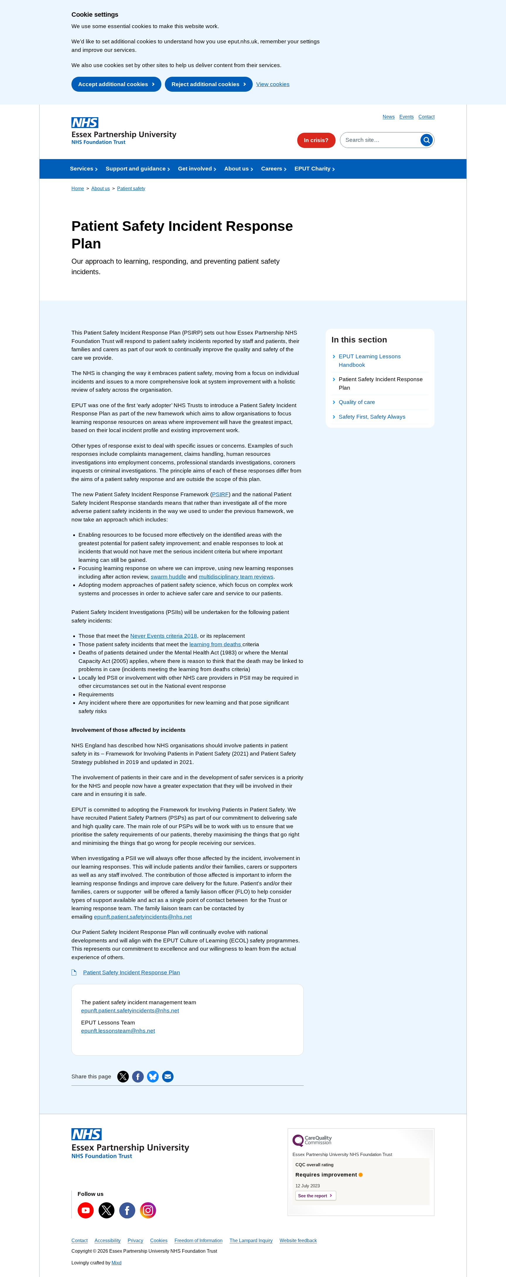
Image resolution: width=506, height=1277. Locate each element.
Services (81, 169)
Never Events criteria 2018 (163, 636)
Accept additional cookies (113, 84)
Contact (426, 116)
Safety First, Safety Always (372, 417)
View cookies (273, 84)
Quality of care (357, 402)
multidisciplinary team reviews (236, 577)
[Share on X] (123, 1076)
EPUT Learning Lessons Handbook (370, 360)
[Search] (426, 140)
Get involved (195, 169)
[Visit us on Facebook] (127, 1210)
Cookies (158, 1240)
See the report (312, 1195)
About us (236, 169)
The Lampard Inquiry (251, 1240)
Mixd (117, 1262)
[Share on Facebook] (138, 1076)
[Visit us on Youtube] (86, 1210)
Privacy (135, 1240)
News (389, 116)
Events (406, 116)
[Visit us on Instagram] (148, 1210)
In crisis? (316, 140)
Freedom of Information (199, 1240)
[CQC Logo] (312, 1145)
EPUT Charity (313, 169)
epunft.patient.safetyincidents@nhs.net (143, 917)
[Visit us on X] (106, 1210)
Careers (271, 169)
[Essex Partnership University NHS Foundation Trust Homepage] (124, 130)
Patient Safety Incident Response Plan (131, 972)
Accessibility (108, 1240)
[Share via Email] (168, 1076)
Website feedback (298, 1240)
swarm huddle (168, 577)
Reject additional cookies (206, 84)
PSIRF (220, 494)
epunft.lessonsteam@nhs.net (118, 1031)
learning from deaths (215, 644)
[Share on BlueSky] (153, 1076)
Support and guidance (136, 169)
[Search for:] (379, 140)
